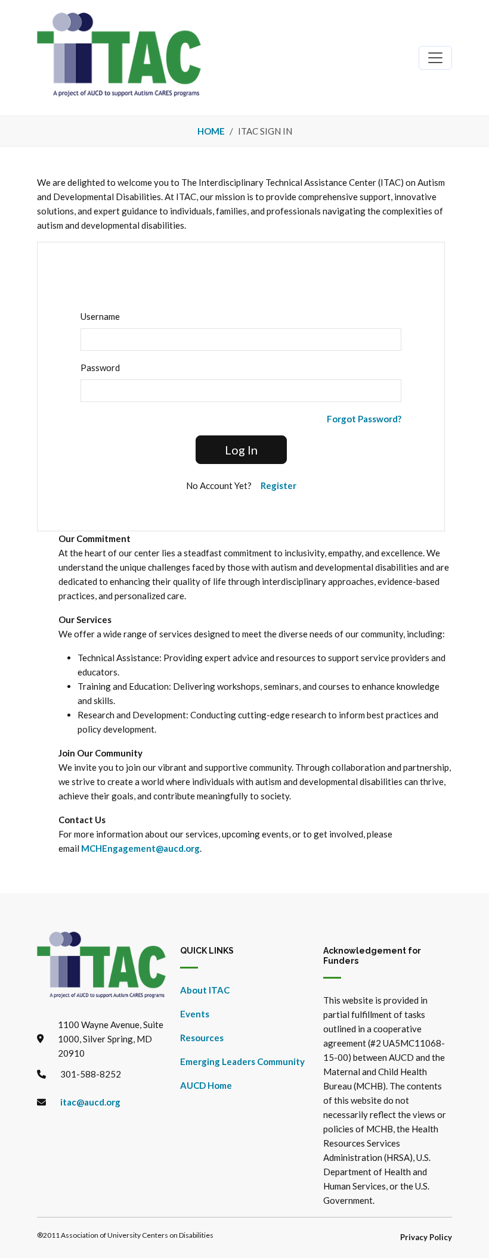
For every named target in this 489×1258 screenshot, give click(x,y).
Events (194, 1013)
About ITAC (205, 990)
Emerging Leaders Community (242, 1061)
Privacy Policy (426, 1237)
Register (278, 485)
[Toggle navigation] (435, 58)
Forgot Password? (364, 418)
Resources (202, 1037)
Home (211, 131)
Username (100, 316)
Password (100, 367)
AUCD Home (206, 1085)
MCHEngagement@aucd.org (140, 848)
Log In (241, 450)
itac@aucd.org (90, 1102)
